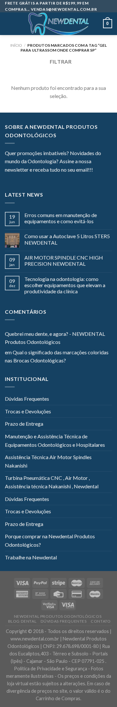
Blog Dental (22, 621)
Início (16, 45)
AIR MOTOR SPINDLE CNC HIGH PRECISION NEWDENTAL (63, 260)
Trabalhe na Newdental (31, 557)
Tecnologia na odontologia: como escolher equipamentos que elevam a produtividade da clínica (64, 285)
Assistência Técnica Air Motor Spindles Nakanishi (48, 461)
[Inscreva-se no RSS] (48, 178)
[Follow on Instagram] (17, 178)
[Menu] (9, 24)
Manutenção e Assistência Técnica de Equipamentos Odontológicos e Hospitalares (55, 440)
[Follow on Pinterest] (40, 178)
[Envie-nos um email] (32, 178)
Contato (100, 621)
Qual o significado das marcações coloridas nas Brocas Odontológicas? (57, 356)
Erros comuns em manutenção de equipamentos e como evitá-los (60, 218)
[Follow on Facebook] (8, 178)
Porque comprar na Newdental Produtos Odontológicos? (50, 540)
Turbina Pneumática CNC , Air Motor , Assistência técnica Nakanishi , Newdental (51, 482)
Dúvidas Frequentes (27, 399)
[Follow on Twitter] (24, 178)
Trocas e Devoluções (28, 411)
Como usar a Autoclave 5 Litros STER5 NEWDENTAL (67, 239)
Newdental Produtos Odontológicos (58, 616)
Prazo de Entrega (24, 424)
